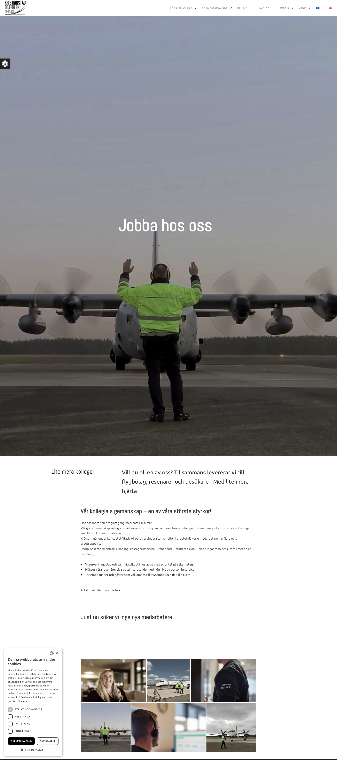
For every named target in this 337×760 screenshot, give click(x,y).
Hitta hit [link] (243, 7)
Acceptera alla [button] (21, 741)
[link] (5, 64)
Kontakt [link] (265, 7)
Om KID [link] (284, 7)
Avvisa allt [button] (47, 741)
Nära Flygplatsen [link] (215, 7)
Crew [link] (302, 7)
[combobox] (52, 653)
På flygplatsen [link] (181, 7)
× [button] (57, 653)
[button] (33, 749)
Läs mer (22, 701)
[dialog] (33, 702)
